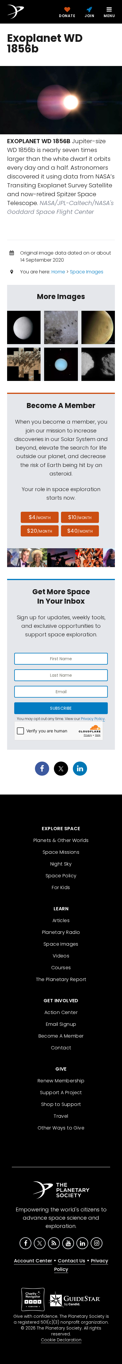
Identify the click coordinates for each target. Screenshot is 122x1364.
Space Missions (61, 852)
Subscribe (61, 708)
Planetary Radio (61, 932)
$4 (40, 517)
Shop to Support (61, 1104)
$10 (80, 517)
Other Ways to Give (61, 1127)
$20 (39, 530)
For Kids (61, 887)
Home (58, 271)
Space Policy (61, 875)
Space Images (86, 271)
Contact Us (71, 1260)
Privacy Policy (93, 718)
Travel (61, 1116)
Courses (61, 967)
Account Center (33, 1260)
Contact (61, 1047)
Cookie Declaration (61, 1340)
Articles (61, 920)
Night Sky (61, 864)
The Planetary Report (61, 979)
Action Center (61, 1012)
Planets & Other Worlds (61, 840)
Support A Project (61, 1092)
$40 (80, 530)
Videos (61, 955)
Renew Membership (61, 1080)
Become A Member (61, 1036)
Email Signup (61, 1024)
